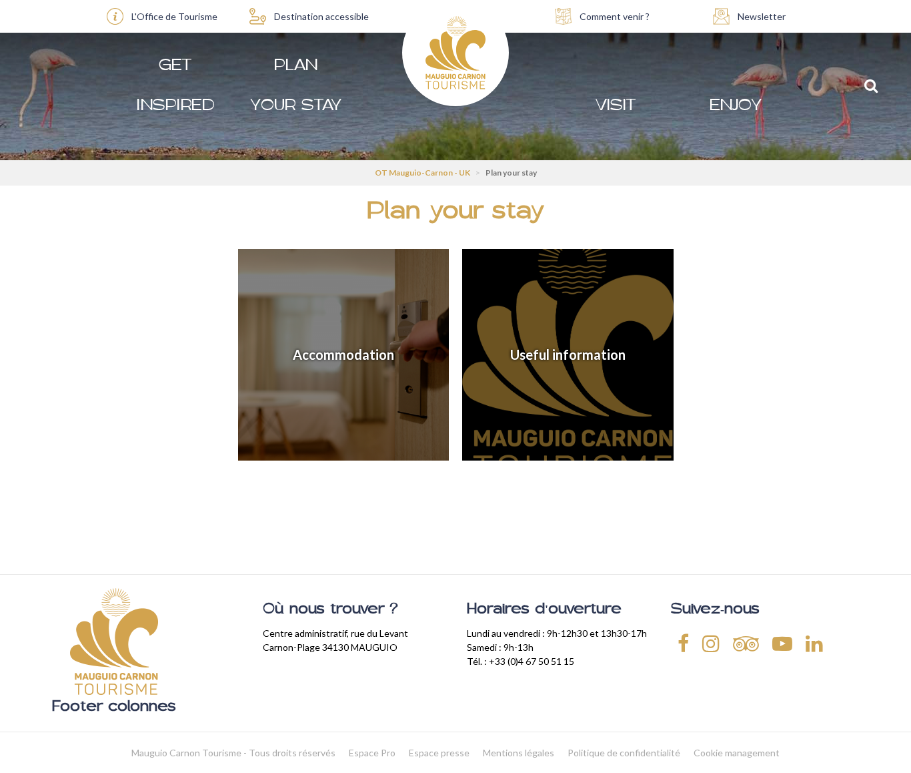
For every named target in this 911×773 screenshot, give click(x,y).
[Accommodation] (343, 355)
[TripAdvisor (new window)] (746, 643)
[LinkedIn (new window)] (814, 643)
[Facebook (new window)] (683, 643)
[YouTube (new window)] (782, 643)
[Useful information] (568, 355)
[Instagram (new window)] (711, 643)
